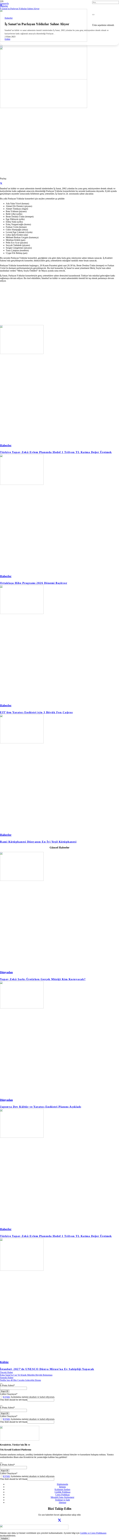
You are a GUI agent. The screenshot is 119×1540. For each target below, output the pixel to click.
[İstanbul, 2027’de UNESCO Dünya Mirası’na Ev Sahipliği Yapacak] (22, 1270)
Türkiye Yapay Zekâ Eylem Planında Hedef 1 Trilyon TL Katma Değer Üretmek (56, 452)
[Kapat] (93, 14)
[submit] (1, 1383)
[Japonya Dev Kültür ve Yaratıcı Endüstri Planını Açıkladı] (22, 1007)
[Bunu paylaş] (1, 183)
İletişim (62, 1487)
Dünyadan (6, 972)
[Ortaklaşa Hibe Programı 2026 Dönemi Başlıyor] (22, 484)
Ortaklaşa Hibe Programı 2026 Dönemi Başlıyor (33, 582)
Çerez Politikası (62, 1494)
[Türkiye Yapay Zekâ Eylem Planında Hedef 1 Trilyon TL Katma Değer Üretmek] (22, 353)
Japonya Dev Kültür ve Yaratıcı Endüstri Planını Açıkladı (40, 1106)
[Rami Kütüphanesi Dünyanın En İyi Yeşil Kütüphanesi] (22, 742)
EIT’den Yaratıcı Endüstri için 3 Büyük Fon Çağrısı (36, 712)
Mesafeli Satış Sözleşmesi (62, 1497)
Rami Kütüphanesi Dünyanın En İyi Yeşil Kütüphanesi (38, 841)
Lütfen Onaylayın (8, 1394)
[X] (1, 5)
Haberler (5, 445)
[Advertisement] (59, 304)
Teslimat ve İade (62, 1500)
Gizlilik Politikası (62, 1492)
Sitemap (62, 1502)
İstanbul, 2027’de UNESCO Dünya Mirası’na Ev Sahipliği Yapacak (47, 1369)
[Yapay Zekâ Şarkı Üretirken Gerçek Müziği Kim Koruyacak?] (22, 880)
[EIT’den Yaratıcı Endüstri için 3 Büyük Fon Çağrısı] (22, 613)
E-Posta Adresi (7, 1385)
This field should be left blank (13, 1399)
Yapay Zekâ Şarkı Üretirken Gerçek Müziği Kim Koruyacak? (43, 979)
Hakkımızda (62, 1484)
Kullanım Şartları (62, 1489)
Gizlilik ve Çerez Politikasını (93, 1533)
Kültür (4, 1362)
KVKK (6, 1397)
